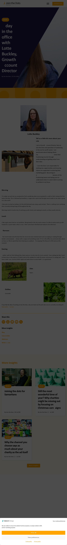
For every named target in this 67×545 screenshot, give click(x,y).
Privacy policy (37, 541)
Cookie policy (29, 541)
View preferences (33, 537)
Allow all (33, 532)
